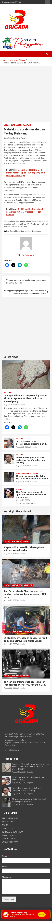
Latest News (11, 356)
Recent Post (11, 758)
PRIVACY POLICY (9, 835)
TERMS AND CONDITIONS (12, 832)
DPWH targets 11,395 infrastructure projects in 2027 (31, 442)
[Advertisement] (26, 96)
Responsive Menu (47, 2)
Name (5, 856)
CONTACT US (7, 828)
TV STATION (7, 822)
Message (7, 877)
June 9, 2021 (9, 138)
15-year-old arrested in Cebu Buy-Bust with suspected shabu (32, 477)
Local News (9, 125)
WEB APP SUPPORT (10, 842)
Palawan (26, 125)
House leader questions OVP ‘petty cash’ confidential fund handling (30, 460)
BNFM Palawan (22, 138)
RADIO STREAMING (10, 818)
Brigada (21, 405)
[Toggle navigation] (5, 54)
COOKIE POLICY (8, 839)
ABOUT (5, 825)
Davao (7, 585)
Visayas (34, 473)
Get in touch (9, 899)
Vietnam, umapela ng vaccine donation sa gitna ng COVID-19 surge (26, 281)
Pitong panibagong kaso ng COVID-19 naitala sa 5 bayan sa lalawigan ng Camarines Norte (25, 292)
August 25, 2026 (10, 688)
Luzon (19, 125)
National (8, 392)
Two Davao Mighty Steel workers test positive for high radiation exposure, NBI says (25, 594)
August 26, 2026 (10, 405)
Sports (19, 489)
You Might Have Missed (17, 511)
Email (5, 866)
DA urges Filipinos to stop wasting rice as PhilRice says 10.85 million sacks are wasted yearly (25, 398)
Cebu (18, 473)
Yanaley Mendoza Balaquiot (27, 503)
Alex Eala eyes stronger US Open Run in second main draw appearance (31, 494)
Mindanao (28, 585)
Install (41, 914)
